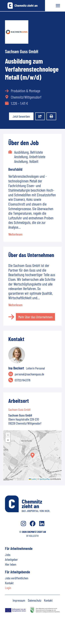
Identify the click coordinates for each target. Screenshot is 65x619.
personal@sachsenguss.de (29, 374)
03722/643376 (22, 380)
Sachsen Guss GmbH (21, 51)
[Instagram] (23, 523)
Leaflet (33, 479)
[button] (32, 455)
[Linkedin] (42, 523)
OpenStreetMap (45, 479)
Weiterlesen (15, 234)
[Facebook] (33, 523)
